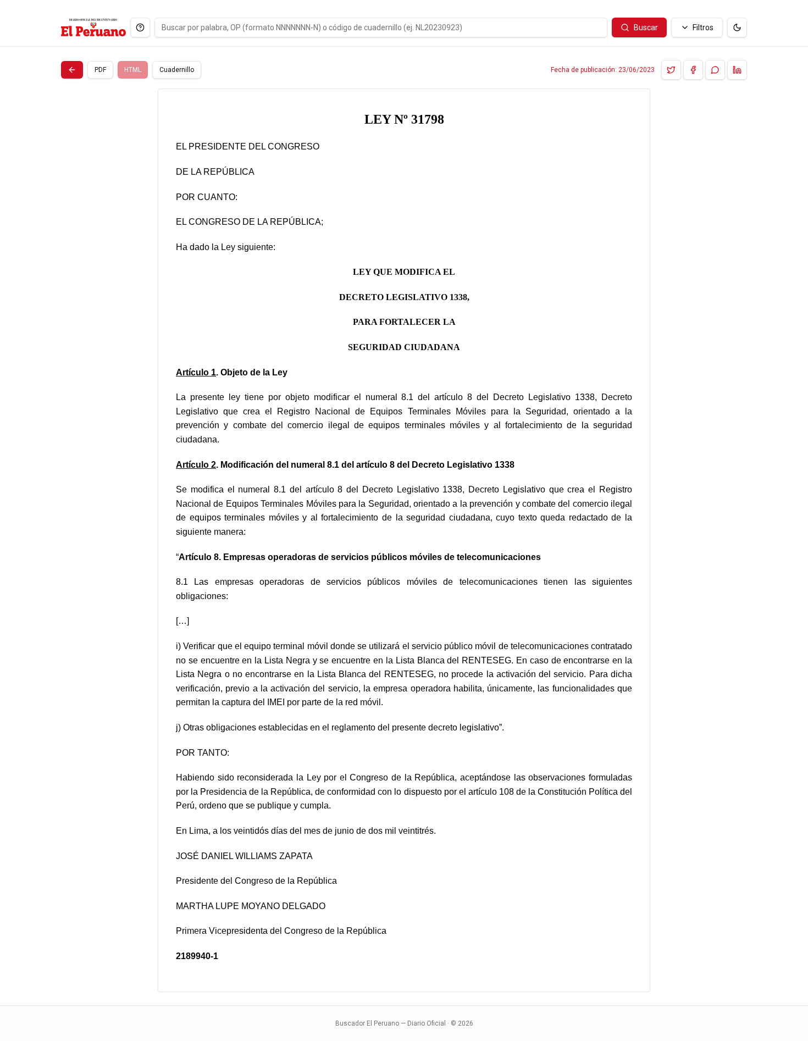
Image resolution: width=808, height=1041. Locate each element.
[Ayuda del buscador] (140, 27)
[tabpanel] (404, 540)
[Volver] (72, 70)
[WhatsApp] (715, 70)
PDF (100, 70)
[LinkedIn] (737, 70)
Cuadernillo (176, 70)
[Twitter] (671, 70)
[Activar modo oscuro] (737, 27)
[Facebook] (693, 70)
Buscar (646, 27)
